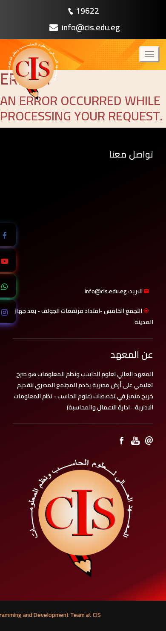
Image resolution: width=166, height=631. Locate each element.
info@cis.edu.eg (90, 27)
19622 (87, 10)
